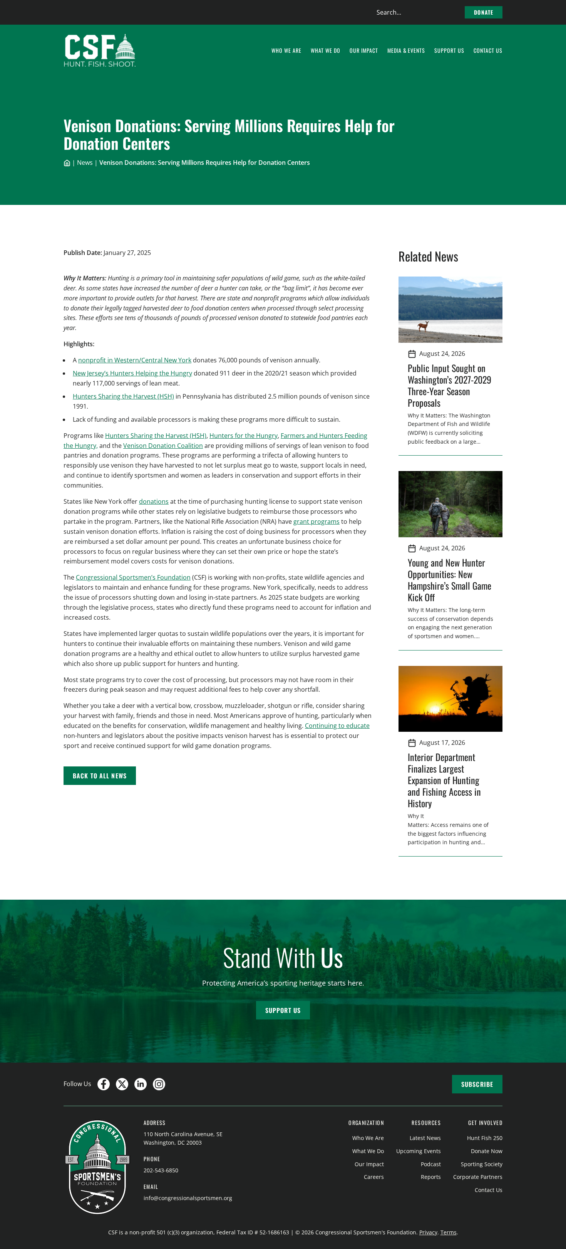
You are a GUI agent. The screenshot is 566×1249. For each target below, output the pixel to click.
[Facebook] (103, 1084)
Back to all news (100, 775)
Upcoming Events (418, 1151)
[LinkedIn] (140, 1084)
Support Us (283, 1010)
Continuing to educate (337, 725)
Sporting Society (481, 1164)
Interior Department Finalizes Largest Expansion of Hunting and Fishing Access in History (444, 780)
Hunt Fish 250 (484, 1138)
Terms (448, 1232)
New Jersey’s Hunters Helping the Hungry (132, 373)
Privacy (428, 1232)
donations (154, 501)
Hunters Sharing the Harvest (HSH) (123, 396)
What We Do (368, 1151)
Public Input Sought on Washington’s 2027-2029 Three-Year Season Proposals (449, 385)
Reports (431, 1176)
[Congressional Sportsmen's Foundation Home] (100, 50)
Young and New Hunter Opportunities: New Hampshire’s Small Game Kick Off (449, 579)
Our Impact (369, 1164)
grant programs (316, 521)
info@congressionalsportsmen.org (188, 1198)
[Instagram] (159, 1084)
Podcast (431, 1164)
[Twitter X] (122, 1084)
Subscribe (477, 1084)
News (85, 162)
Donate (483, 12)
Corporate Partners (477, 1176)
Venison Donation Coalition (163, 445)
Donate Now (486, 1151)
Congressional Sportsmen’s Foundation (133, 577)
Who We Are (368, 1138)
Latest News (425, 1138)
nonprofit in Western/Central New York (134, 360)
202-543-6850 (161, 1170)
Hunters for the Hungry (243, 435)
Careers (374, 1176)
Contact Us (488, 1190)
